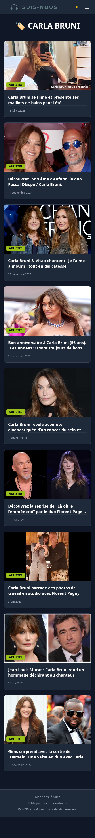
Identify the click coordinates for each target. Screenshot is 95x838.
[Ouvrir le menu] (87, 7)
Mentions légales (47, 797)
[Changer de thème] (77, 7)
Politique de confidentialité (47, 803)
